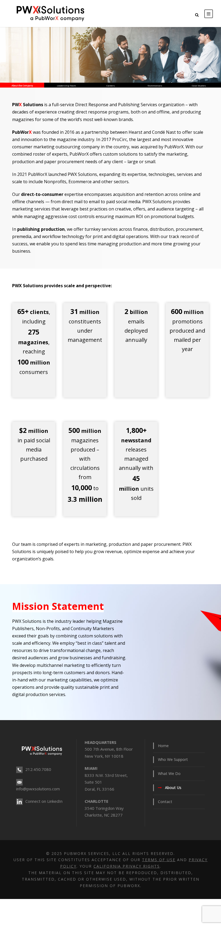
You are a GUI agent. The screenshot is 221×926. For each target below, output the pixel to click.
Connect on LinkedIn (44, 801)
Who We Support (173, 759)
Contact (165, 801)
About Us (173, 787)
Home (163, 745)
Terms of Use (158, 859)
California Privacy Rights (127, 866)
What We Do (169, 773)
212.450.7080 (38, 769)
